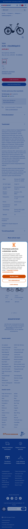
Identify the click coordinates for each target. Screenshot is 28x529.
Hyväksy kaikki (14, 276)
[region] (14, 264)
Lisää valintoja (14, 284)
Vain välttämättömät (14, 280)
